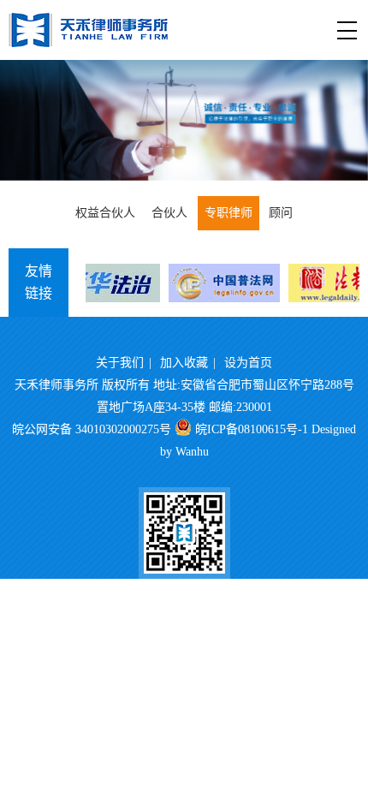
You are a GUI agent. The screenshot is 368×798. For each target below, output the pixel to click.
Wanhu (192, 451)
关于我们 (120, 362)
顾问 (281, 212)
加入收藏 (184, 362)
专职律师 (228, 212)
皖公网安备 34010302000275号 (91, 429)
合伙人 (169, 212)
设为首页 (248, 362)
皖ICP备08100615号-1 (251, 429)
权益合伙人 (105, 212)
